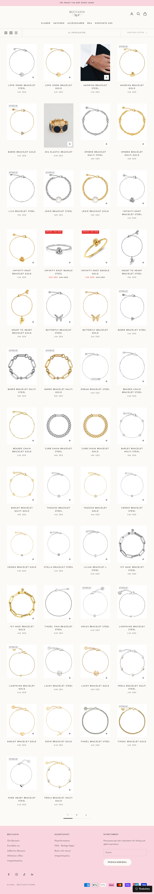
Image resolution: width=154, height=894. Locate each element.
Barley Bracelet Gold (21, 742)
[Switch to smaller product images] (11, 33)
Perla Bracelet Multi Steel (132, 687)
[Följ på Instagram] (16, 874)
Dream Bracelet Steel (95, 389)
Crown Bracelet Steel (132, 509)
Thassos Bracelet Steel (58, 509)
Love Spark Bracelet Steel (21, 87)
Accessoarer (76, 23)
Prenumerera (117, 862)
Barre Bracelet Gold (22, 152)
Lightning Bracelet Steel (132, 628)
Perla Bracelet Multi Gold (59, 799)
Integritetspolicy (14, 861)
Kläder (45, 23)
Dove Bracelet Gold (58, 742)
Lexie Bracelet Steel (58, 211)
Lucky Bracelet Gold (95, 686)
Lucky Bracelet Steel (58, 686)
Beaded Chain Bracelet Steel (132, 391)
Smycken (59, 23)
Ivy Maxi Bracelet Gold (22, 628)
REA (89, 23)
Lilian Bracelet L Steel (95, 568)
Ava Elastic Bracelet (58, 152)
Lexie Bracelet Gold (95, 211)
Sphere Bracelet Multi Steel (95, 153)
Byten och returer (63, 851)
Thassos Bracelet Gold (95, 509)
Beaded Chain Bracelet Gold (22, 450)
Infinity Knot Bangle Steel (58, 272)
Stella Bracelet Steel (58, 567)
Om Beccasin (13, 841)
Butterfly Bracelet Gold (95, 331)
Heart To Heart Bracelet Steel (132, 272)
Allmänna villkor (15, 856)
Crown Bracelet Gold (22, 567)
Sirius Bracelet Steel (95, 627)
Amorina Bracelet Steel (95, 87)
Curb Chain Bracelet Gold (95, 450)
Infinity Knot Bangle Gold (95, 272)
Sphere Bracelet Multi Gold (132, 153)
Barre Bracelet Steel (132, 330)
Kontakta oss (104, 23)
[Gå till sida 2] (86, 815)
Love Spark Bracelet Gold (58, 87)
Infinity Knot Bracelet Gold (22, 272)
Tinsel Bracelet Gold (132, 742)
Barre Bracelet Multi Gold (59, 391)
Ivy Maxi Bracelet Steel (132, 568)
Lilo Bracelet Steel (22, 211)
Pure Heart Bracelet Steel (22, 799)
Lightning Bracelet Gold (22, 687)
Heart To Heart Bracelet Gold (22, 331)
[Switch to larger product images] (6, 33)
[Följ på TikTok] (24, 874)
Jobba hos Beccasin (16, 851)
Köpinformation (62, 841)
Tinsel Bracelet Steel (95, 742)
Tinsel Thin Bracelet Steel (58, 628)
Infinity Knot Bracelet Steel (132, 213)
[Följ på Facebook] (8, 874)
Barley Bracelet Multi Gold (22, 509)
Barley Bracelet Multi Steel (132, 450)
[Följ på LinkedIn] (32, 874)
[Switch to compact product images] (16, 33)
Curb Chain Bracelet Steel (58, 450)
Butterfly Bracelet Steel (59, 331)
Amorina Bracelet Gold (132, 87)
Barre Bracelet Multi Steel (22, 391)
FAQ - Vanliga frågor (64, 846)
